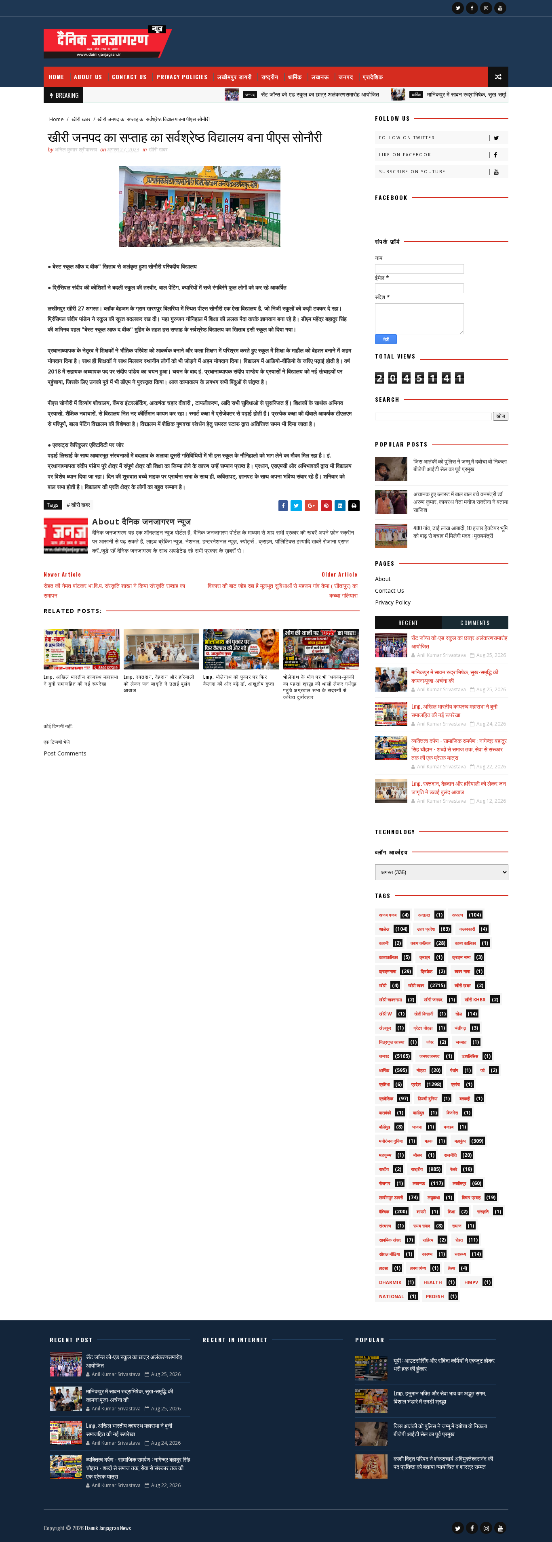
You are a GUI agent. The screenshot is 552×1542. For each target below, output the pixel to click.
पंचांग (454, 1070)
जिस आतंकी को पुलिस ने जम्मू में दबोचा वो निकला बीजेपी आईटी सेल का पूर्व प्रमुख (460, 465)
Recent (408, 622)
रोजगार (384, 1183)
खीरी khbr (475, 1000)
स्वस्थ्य (427, 1254)
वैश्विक (384, 1211)
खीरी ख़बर (463, 985)
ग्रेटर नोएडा (422, 1028)
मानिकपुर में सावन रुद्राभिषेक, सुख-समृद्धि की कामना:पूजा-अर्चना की (468, 94)
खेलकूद (385, 1028)
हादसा (383, 1268)
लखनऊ (320, 76)
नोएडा (421, 1070)
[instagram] (486, 8)
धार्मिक (295, 76)
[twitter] (458, 8)
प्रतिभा (384, 1084)
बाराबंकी (385, 1113)
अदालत (424, 915)
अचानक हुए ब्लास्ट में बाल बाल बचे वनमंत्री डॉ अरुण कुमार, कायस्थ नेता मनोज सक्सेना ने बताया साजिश (460, 501)
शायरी (421, 1211)
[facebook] (472, 8)
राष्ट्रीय (269, 76)
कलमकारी (467, 929)
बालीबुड (418, 1113)
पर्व (482, 1070)
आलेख (384, 929)
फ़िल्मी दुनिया (427, 1098)
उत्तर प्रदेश (426, 929)
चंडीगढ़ (460, 1028)
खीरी (382, 985)
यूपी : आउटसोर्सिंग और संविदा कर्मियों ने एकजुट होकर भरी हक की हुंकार (444, 1364)
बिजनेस (452, 1113)
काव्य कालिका (465, 943)
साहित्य (428, 1240)
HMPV (471, 1282)
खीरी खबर (81, 119)
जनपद (346, 76)
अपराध (457, 915)
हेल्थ (451, 1268)
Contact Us (129, 76)
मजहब (448, 1127)
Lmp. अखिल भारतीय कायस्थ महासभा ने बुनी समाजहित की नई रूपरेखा (81, 680)
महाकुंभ (460, 1141)
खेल (458, 1014)
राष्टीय (384, 1169)
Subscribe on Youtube (412, 171)
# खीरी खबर (78, 504)
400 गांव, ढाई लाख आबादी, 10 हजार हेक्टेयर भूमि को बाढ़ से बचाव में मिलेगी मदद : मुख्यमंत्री (460, 531)
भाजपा (416, 1127)
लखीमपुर (459, 1183)
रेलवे (453, 1169)
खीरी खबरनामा (390, 1000)
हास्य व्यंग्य (418, 1268)
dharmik (390, 1282)
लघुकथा (434, 1197)
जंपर (430, 1042)
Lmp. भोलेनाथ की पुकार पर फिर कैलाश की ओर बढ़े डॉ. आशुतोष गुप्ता (238, 680)
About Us (88, 76)
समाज (456, 1226)
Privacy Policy (393, 602)
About (383, 579)
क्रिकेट (426, 971)
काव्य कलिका (420, 943)
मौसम (417, 1155)
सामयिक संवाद (390, 1240)
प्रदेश (416, 1084)
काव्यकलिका (388, 957)
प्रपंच (455, 1084)
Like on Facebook (405, 154)
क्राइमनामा (387, 971)
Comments (475, 622)
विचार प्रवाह (471, 1197)
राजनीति (450, 1155)
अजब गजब (387, 915)
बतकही (464, 1098)
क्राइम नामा (461, 957)
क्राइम (424, 957)
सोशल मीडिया (389, 1254)
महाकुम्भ (385, 1155)
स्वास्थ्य (460, 1254)
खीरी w (385, 1014)
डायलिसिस (470, 1056)
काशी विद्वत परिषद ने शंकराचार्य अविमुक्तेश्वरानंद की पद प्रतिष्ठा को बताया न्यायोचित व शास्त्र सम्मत (443, 1462)
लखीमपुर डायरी (234, 76)
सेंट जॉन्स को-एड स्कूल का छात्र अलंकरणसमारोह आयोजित (294, 94)
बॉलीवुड (384, 1127)
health (432, 1282)
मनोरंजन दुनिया (390, 1141)
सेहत (459, 1240)
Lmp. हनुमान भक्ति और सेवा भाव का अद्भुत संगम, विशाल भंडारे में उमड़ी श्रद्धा (440, 1397)
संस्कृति (483, 1211)
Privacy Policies (182, 76)
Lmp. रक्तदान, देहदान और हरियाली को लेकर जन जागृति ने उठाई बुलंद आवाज (159, 683)
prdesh (435, 1296)
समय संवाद (421, 1226)
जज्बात (461, 1042)
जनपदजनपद (429, 1056)
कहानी (383, 943)
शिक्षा (451, 1211)
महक (428, 1141)
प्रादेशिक (373, 76)
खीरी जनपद (433, 1000)
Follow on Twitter (407, 138)
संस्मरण (385, 1226)
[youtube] (500, 8)
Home (56, 76)
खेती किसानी (423, 1014)
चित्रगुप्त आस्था (391, 1042)
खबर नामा (462, 971)
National (391, 1296)
